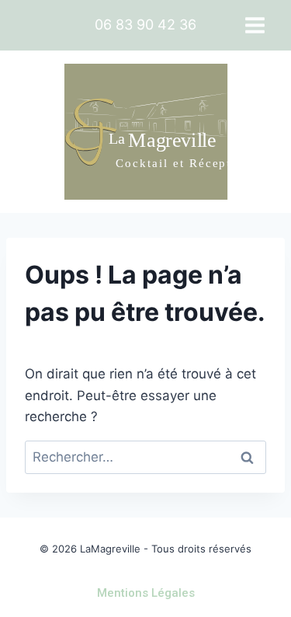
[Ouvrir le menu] (254, 24)
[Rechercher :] (145, 457)
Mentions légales (146, 593)
